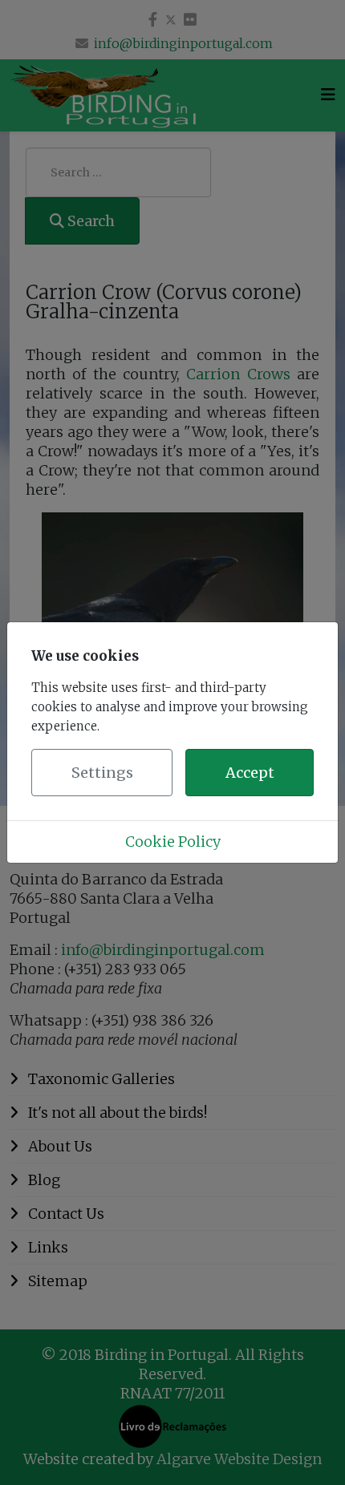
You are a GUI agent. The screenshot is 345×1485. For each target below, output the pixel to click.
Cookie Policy (173, 841)
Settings (102, 772)
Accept (249, 772)
